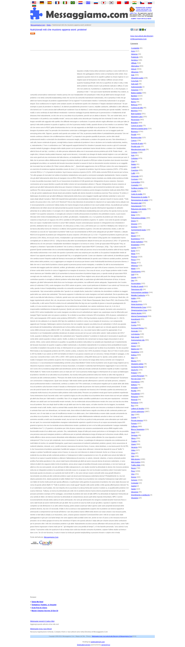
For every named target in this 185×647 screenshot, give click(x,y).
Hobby (133, 298)
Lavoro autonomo (137, 412)
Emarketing (135, 245)
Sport (133, 432)
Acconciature (136, 283)
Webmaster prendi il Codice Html (42, 621)
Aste (132, 75)
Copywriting (135, 182)
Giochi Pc (134, 370)
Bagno (133, 102)
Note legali (135, 337)
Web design (135, 459)
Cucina (133, 325)
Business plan (136, 137)
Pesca (133, 260)
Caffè (133, 173)
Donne (133, 477)
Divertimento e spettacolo (140, 495)
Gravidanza (135, 382)
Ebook (133, 236)
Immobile (134, 388)
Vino (132, 474)
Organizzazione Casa (139, 310)
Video (133, 450)
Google (134, 277)
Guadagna (135, 352)
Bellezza (134, 105)
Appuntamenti (136, 206)
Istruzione (134, 492)
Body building (136, 114)
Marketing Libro (137, 117)
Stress (133, 438)
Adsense (134, 54)
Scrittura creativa (137, 188)
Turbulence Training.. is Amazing (44, 605)
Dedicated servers (83, 645)
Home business (137, 304)
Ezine (133, 251)
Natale (133, 164)
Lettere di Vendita (137, 409)
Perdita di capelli (137, 286)
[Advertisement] (79, 43)
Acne (133, 51)
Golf (132, 275)
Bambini (134, 96)
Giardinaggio (136, 272)
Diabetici (134, 212)
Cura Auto (134, 81)
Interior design (136, 313)
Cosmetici (134, 185)
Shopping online (137, 364)
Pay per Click (136, 379)
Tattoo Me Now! (37, 602)
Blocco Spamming (138, 429)
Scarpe (133, 417)
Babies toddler (136, 93)
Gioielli (133, 322)
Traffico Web (135, 465)
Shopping (134, 498)
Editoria (134, 385)
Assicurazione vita (138, 340)
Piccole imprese (137, 420)
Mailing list (135, 349)
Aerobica (134, 60)
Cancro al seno (136, 126)
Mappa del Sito (80, 636)
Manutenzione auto (138, 149)
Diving (133, 221)
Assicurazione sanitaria (139, 292)
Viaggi (133, 444)
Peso (133, 471)
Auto (132, 155)
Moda (133, 254)
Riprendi (134, 400)
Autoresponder (136, 87)
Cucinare (134, 179)
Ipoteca (134, 355)
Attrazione (135, 72)
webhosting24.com (98, 642)
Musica (133, 361)
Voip (132, 456)
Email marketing (137, 242)
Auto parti (134, 84)
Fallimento (135, 99)
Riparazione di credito (139, 197)
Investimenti (135, 319)
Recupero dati (136, 203)
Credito (134, 191)
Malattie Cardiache (138, 295)
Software (134, 426)
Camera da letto (137, 108)
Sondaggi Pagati (137, 367)
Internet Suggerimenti (139, 316)
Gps (132, 280)
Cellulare (134, 158)
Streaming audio (137, 78)
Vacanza (134, 301)
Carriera (134, 152)
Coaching (134, 170)
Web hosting (135, 462)
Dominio (134, 227)
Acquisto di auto (137, 143)
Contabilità (135, 48)
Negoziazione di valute (139, 200)
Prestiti (133, 135)
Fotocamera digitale (138, 218)
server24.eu (105, 645)
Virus (133, 453)
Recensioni (135, 120)
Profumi (134, 373)
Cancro (134, 140)
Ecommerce (135, 239)
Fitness (133, 263)
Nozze (133, 468)
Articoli (133, 69)
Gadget (134, 486)
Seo (132, 414)
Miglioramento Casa (138, 307)
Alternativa (135, 66)
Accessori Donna (137, 328)
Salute (133, 489)
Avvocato (134, 331)
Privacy (88, 636)
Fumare (134, 423)
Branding (134, 123)
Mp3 (132, 358)
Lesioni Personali (137, 376)
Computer (134, 483)
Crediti (133, 167)
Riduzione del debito (138, 209)
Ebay (133, 233)
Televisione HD (136, 289)
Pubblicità (134, 57)
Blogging (134, 111)
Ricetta (133, 391)
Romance (134, 403)
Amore (133, 346)
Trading (134, 441)
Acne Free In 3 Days (39, 608)
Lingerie (134, 343)
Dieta (49, 25)
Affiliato (134, 63)
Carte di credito (136, 194)
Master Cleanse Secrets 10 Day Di (45, 611)
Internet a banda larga (139, 129)
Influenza (134, 266)
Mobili (133, 269)
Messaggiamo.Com (38, 25)
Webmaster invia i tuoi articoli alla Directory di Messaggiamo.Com (112, 636)
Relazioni (134, 397)
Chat (133, 161)
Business (134, 132)
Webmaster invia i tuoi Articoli (41, 629)
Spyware (134, 435)
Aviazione (134, 90)
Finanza (134, 257)
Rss (132, 406)
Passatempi (135, 394)
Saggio (133, 248)
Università (135, 176)
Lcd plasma (135, 334)
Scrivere (134, 480)
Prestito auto (135, 146)
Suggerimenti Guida (138, 230)
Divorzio (134, 224)
